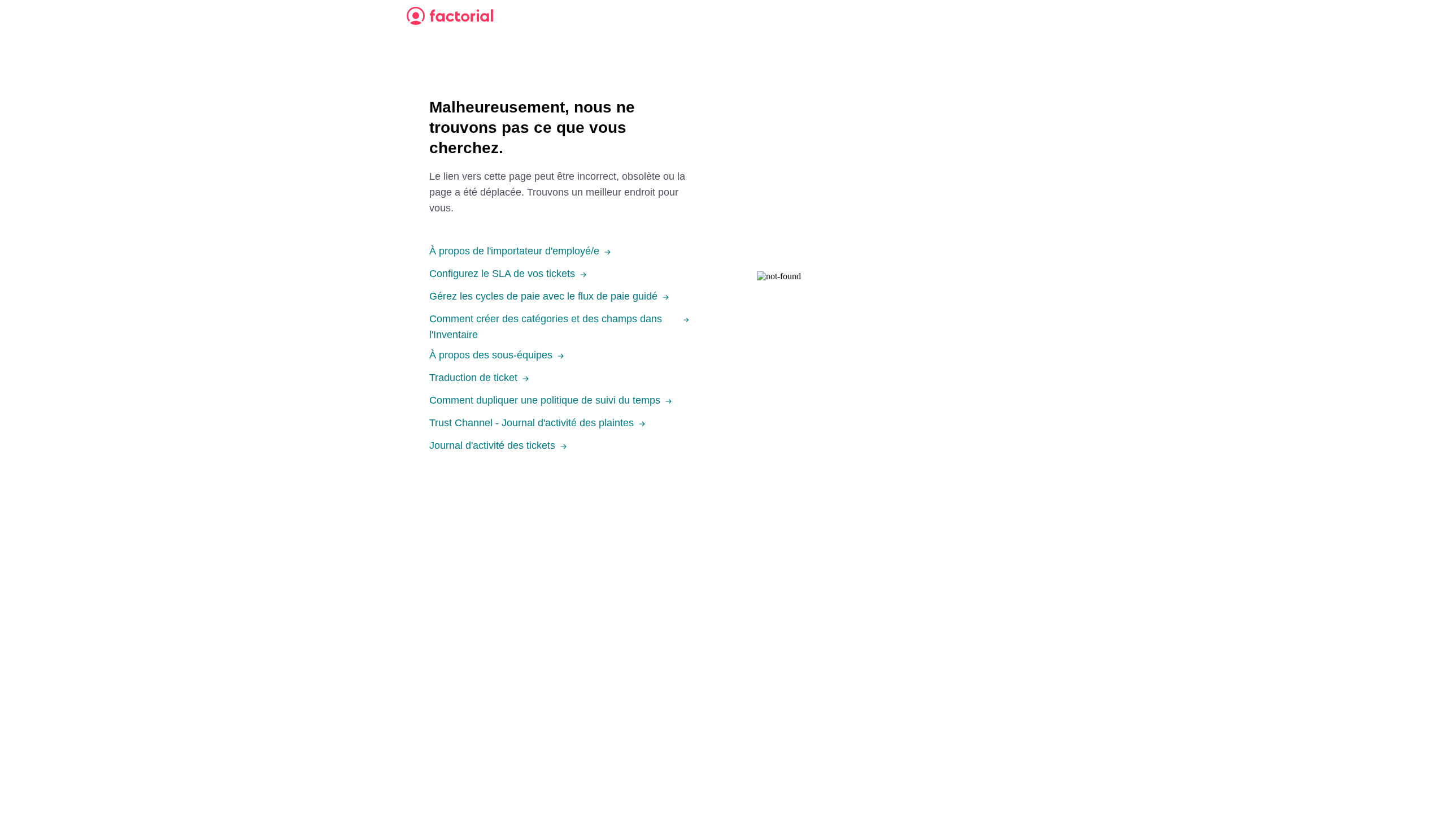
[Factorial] (450, 16)
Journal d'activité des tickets (492, 445)
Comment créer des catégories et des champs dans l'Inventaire (545, 326)
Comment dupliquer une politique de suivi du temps (544, 400)
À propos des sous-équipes (490, 355)
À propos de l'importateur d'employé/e (514, 251)
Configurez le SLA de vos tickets (502, 273)
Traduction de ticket (473, 377)
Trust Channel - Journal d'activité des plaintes (531, 422)
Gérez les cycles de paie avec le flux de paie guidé (543, 296)
